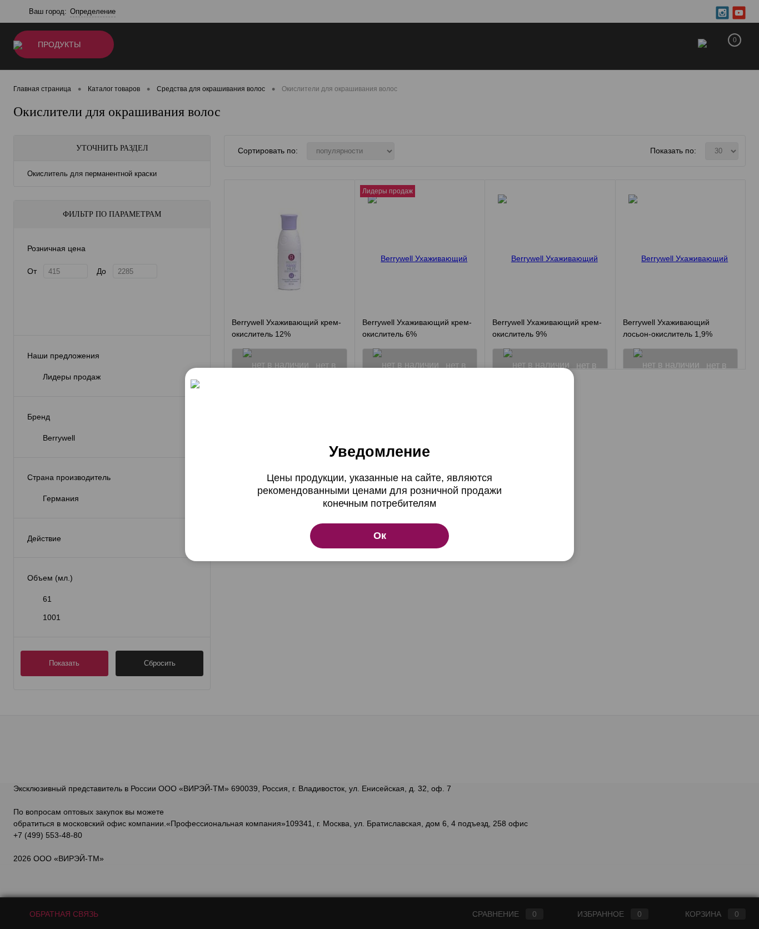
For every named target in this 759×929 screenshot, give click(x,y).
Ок (379, 535)
